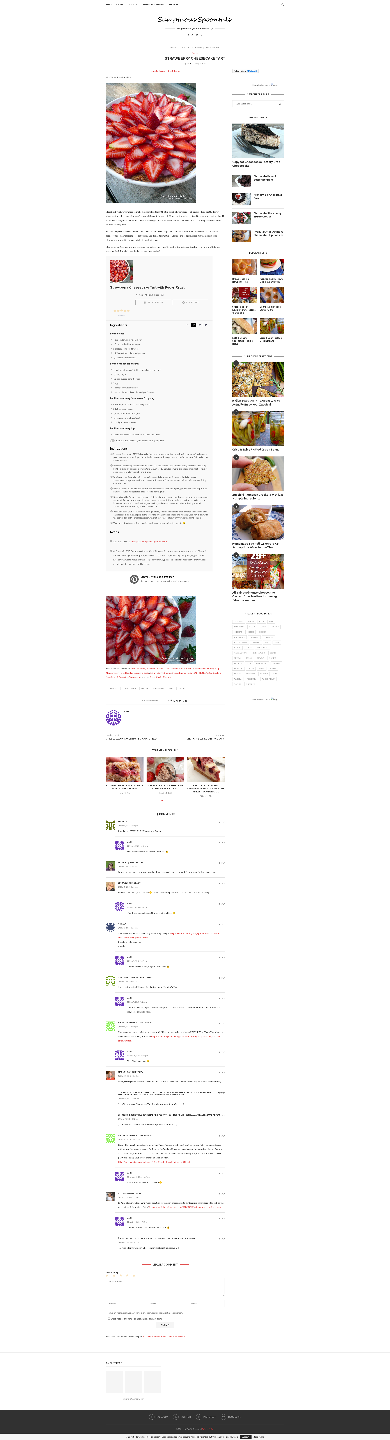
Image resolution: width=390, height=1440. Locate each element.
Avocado (238, 622)
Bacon (251, 622)
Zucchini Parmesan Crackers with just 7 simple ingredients (257, 496)
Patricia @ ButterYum (130, 862)
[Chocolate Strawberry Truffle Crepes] (241, 218)
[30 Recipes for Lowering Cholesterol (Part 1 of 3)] (244, 295)
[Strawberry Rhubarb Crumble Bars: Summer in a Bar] (125, 769)
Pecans (144, 688)
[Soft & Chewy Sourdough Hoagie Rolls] (244, 326)
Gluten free (262, 648)
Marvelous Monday (123, 672)
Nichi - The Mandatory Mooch (135, 1023)
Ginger (249, 648)
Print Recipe (174, 70)
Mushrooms (261, 663)
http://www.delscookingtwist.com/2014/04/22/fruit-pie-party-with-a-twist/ (185, 1207)
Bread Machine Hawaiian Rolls (240, 280)
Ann (189, 63)
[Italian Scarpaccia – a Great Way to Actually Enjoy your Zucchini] (258, 379)
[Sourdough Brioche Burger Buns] (272, 295)
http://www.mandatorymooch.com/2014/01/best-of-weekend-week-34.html (154, 1161)
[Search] (282, 4)
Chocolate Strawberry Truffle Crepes (267, 215)
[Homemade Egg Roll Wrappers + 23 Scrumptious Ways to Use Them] (258, 522)
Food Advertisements (260, 85)
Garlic (237, 648)
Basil (261, 622)
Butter (263, 627)
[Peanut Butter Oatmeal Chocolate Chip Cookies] (241, 236)
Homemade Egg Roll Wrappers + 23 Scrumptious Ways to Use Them (256, 545)
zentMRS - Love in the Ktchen (135, 977)
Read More (259, 1437)
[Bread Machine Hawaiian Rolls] (244, 267)
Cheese (250, 632)
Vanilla (237, 679)
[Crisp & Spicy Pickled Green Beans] (272, 326)
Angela (122, 924)
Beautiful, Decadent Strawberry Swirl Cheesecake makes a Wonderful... (206, 788)
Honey (273, 653)
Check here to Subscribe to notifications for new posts (136, 1318)
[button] (110, 778)
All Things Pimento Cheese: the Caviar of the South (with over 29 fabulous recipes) (254, 596)
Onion (251, 669)
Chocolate (239, 637)
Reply (222, 822)
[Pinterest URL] (114, 1382)
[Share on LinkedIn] (180, 700)
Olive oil (238, 669)
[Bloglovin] (201, 35)
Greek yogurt (240, 653)
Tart (171, 688)
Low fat (260, 658)
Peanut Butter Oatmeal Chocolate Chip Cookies (269, 233)
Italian (237, 658)
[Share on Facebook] (171, 700)
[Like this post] (168, 700)
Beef (271, 622)
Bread (252, 627)
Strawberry (158, 688)
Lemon (249, 658)
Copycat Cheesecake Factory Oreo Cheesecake (256, 163)
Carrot (275, 627)
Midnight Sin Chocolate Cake (268, 196)
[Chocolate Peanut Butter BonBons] (241, 181)
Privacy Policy (208, 1428)
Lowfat (272, 658)
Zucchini (250, 684)
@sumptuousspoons (133, 1398)
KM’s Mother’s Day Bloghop (207, 672)
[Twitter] (192, 35)
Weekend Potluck (155, 668)
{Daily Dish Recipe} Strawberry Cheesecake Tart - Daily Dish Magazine (156, 1238)
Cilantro (254, 637)
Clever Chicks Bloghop (160, 677)
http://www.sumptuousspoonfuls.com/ (149, 541)
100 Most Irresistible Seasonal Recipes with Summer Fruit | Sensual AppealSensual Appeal (169, 1115)
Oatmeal (276, 663)
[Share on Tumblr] (183, 700)
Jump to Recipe (158, 70)
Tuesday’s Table (141, 672)
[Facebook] (188, 35)
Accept (245, 1436)
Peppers (273, 669)
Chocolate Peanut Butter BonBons (265, 178)
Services (173, 5)
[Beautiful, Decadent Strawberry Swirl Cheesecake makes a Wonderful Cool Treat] (206, 769)
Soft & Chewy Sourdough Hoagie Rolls (242, 341)
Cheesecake (113, 688)
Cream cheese (130, 688)
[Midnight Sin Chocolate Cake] (241, 199)
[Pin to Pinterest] (177, 700)
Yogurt (181, 688)
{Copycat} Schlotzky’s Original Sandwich (271, 280)
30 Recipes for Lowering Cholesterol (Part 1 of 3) (244, 310)
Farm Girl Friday (138, 668)
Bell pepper (239, 627)
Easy (267, 642)
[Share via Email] (186, 700)
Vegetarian (252, 679)
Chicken (262, 632)
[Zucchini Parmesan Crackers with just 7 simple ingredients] (258, 473)
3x (206, 325)
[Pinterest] (197, 35)
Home (109, 5)
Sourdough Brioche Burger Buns (270, 308)
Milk (249, 663)
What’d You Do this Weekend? (194, 668)
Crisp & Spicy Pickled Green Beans (271, 339)
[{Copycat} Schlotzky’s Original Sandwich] (272, 267)
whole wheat (268, 679)
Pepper (261, 669)
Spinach (264, 674)
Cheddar (238, 632)
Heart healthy (258, 653)
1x (194, 325)
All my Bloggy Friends (160, 672)
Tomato (276, 674)
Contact (132, 5)
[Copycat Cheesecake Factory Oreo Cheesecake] (258, 141)
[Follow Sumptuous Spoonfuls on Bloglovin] (245, 70)
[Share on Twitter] (174, 700)
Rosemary (250, 674)
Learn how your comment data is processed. (164, 1336)
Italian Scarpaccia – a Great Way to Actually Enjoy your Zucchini (256, 402)
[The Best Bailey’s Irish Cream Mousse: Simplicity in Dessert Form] (165, 769)
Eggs (277, 642)
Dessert (185, 47)
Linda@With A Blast (129, 883)
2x (200, 325)
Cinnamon (268, 637)
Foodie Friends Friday (182, 672)
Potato (237, 674)
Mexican (238, 663)
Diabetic (256, 642)
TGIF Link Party (171, 668)
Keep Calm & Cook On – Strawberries (123, 677)
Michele (122, 822)
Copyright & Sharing (153, 5)
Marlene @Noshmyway (130, 1072)
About (119, 5)
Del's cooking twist (129, 1193)
